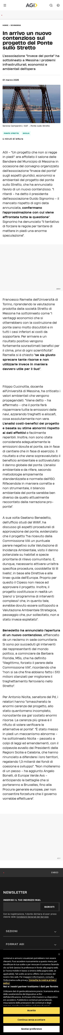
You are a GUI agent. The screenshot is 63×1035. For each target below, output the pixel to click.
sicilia (26, 133)
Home (5, 25)
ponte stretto (11, 133)
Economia (16, 25)
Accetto (31, 1010)
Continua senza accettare (31, 1019)
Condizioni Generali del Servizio (32, 917)
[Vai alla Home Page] (32, 5)
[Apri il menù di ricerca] (51, 5)
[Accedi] (58, 5)
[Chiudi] (59, 954)
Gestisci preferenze (31, 1028)
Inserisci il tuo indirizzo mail (22, 900)
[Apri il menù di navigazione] (4, 5)
